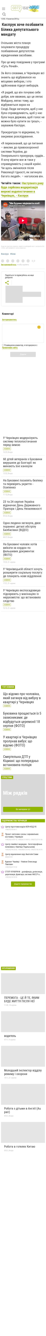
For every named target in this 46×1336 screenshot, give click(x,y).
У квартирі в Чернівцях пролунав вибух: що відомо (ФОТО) (20, 741)
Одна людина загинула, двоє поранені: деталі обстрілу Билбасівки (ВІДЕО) (22, 526)
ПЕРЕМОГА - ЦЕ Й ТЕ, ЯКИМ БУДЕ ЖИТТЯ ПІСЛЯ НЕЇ (21, 999)
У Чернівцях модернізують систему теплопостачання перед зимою (20, 441)
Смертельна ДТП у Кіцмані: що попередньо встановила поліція (21, 761)
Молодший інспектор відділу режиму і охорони (23, 1072)
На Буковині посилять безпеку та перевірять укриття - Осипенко (23, 484)
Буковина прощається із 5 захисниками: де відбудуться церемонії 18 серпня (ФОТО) (22, 719)
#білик (13, 254)
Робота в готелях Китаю (19, 1146)
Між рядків (15, 793)
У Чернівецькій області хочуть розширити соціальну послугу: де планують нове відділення (23, 572)
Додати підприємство (23, 884)
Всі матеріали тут (23, 809)
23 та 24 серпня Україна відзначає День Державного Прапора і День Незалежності (22, 505)
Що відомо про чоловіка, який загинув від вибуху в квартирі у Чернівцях (22, 698)
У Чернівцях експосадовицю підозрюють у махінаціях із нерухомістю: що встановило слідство (22, 596)
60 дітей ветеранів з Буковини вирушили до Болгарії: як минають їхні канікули (22, 462)
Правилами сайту (10, 347)
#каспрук (5, 254)
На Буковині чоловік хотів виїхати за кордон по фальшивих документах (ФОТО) (20, 549)
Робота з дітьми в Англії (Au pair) (22, 1110)
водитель (10, 1036)
